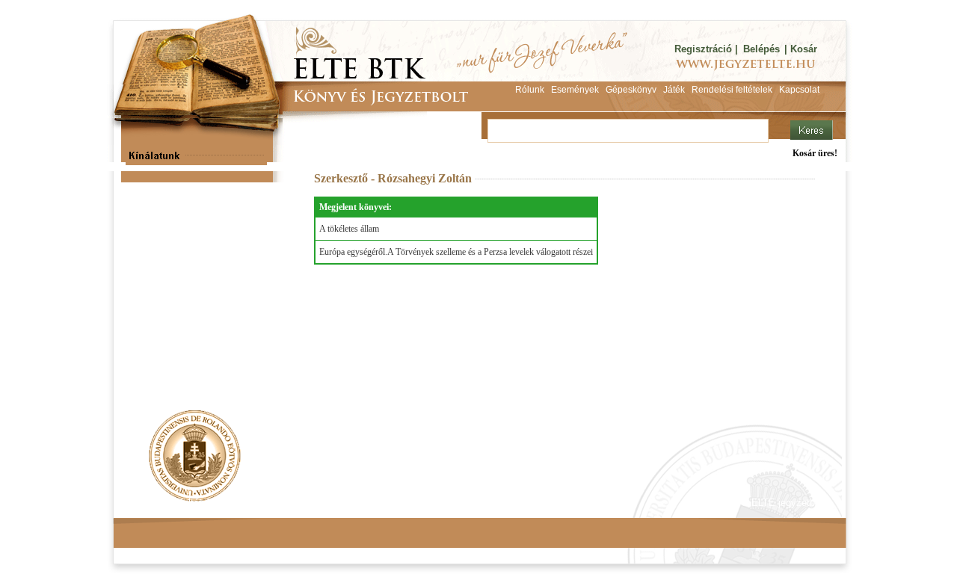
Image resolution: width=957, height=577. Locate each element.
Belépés (761, 49)
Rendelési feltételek (177, 502)
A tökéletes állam (349, 228)
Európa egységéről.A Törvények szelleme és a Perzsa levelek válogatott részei (456, 252)
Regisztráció (703, 49)
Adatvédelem (265, 502)
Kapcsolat (333, 502)
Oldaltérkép (397, 502)
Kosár (803, 49)
